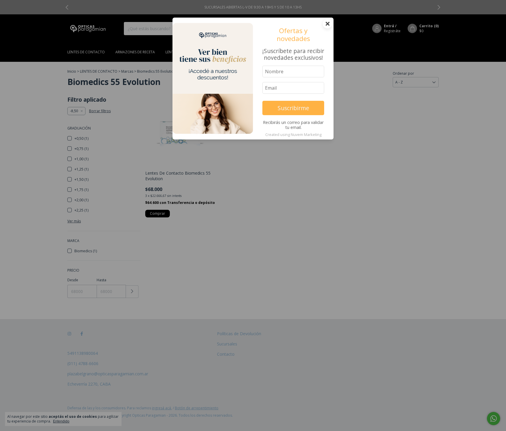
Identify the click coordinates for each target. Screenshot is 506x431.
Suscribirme (293, 108)
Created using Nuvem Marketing (293, 134)
